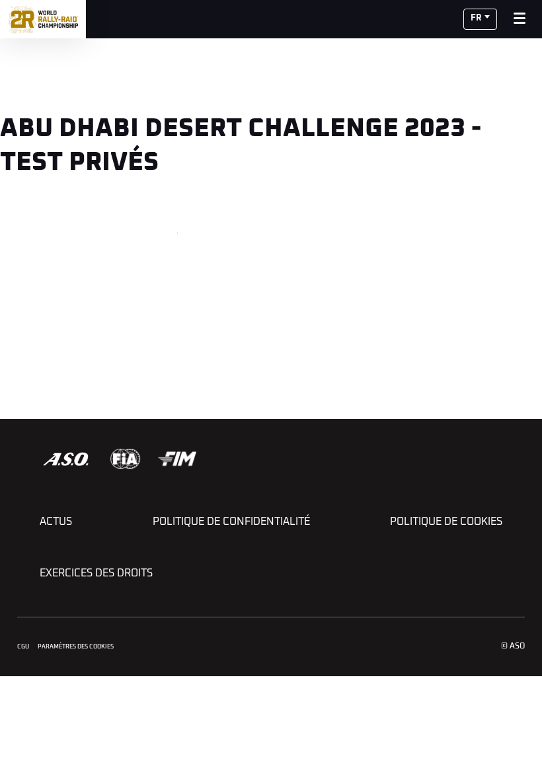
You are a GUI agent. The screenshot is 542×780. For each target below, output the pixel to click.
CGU (23, 647)
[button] (480, 19)
